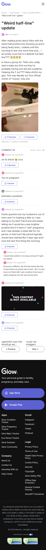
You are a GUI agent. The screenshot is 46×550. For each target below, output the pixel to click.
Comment (30, 137)
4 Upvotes (11, 165)
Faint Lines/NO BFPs (31, 13)
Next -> (35, 349)
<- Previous (10, 349)
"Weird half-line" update (12, 15)
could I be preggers (31, 343)
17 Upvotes (11, 137)
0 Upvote (10, 202)
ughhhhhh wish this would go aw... (11, 343)
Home (4, 13)
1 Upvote (10, 183)
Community (15, 13)
